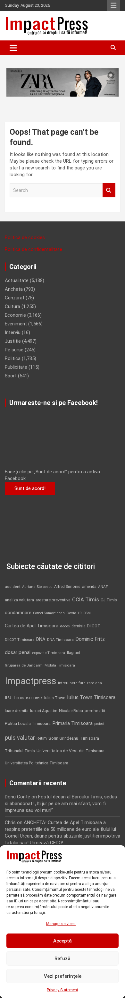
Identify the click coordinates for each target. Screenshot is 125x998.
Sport (11, 376)
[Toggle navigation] (13, 47)
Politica (13, 358)
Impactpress (30, 680)
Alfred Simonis (67, 586)
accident (13, 587)
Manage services (61, 924)
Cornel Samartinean (49, 613)
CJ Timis (109, 600)
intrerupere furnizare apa (80, 683)
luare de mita (17, 710)
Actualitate (17, 280)
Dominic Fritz (90, 639)
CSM (87, 613)
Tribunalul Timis (20, 750)
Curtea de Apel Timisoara (31, 626)
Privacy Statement (62, 990)
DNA (41, 639)
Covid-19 (74, 613)
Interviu (13, 332)
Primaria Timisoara (72, 723)
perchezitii (95, 710)
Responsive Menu (113, 5)
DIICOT (93, 626)
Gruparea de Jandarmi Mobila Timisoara (40, 665)
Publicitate (16, 367)
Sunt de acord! (30, 488)
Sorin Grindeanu (63, 738)
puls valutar (20, 737)
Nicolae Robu (71, 711)
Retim (42, 738)
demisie (78, 626)
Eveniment (16, 324)
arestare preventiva (53, 600)
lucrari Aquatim (43, 710)
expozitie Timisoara (48, 652)
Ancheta (14, 289)
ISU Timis (34, 698)
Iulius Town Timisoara (91, 697)
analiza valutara (19, 599)
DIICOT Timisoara (20, 640)
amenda (89, 586)
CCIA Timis (85, 600)
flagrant (73, 652)
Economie (15, 315)
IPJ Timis (14, 698)
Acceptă (62, 941)
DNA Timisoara (60, 639)
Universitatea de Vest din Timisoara (70, 750)
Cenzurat (14, 298)
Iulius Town (54, 697)
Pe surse (14, 350)
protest (99, 724)
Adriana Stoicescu (37, 587)
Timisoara (89, 738)
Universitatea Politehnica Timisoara (36, 763)
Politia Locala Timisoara (28, 723)
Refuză (62, 958)
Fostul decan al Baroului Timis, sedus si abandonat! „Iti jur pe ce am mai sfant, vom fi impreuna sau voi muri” (61, 803)
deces (65, 626)
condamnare (18, 612)
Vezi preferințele (62, 976)
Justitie (13, 341)
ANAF (103, 586)
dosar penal (17, 652)
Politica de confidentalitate (33, 249)
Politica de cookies (25, 237)
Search (109, 190)
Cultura (12, 306)
